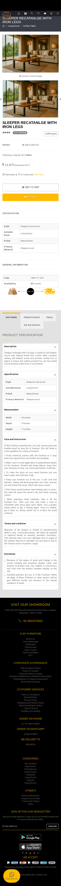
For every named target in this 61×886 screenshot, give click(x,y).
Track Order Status (31, 801)
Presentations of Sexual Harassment (31, 679)
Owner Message (30, 641)
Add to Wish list (31, 145)
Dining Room (30, 769)
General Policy (30, 697)
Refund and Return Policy (30, 705)
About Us (30, 639)
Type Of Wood (31, 708)
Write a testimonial (30, 795)
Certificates (30, 644)
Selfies (28, 155)
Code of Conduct (30, 671)
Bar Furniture (30, 763)
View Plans (39, 174)
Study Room (30, 783)
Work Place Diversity (30, 682)
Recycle (30, 780)
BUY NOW (32, 197)
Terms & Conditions (30, 694)
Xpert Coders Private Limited (43, 867)
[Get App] (30, 846)
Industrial (30, 774)
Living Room (14, 26)
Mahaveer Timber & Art (36, 874)
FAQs (30, 804)
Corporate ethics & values (31, 673)
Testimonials (30, 647)
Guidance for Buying (30, 711)
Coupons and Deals (30, 798)
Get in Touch (30, 650)
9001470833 (32, 734)
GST (30, 655)
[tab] (11, 317)
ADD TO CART (32, 187)
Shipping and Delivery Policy (30, 703)
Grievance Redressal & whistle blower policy (30, 676)
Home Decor (30, 772)
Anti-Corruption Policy (30, 668)
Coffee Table (29, 26)
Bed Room (30, 766)
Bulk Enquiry (51, 134)
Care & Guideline (30, 652)
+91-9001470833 (32, 724)
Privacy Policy (30, 700)
